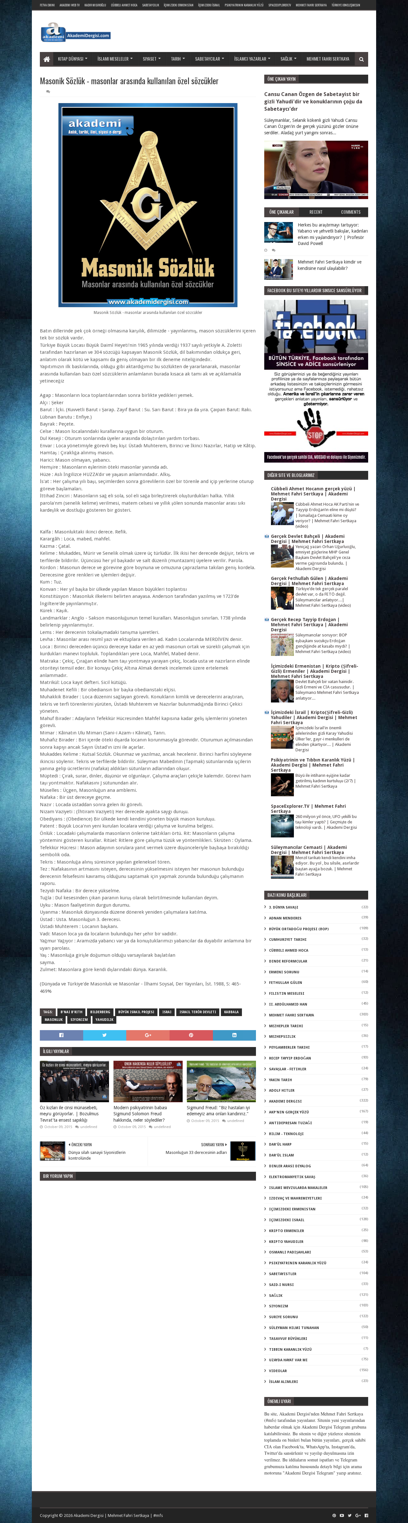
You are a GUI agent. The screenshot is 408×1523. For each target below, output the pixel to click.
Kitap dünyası (70, 58)
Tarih (176, 58)
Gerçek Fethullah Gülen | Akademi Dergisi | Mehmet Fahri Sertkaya (309, 581)
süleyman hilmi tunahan (294, 1328)
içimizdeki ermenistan (292, 1209)
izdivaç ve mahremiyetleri (295, 1198)
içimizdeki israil (286, 1220)
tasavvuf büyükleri (288, 1339)
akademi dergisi (285, 1101)
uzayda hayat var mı (288, 1360)
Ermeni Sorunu (284, 972)
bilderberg (100, 1012)
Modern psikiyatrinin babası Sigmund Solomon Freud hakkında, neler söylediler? (140, 1114)
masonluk (53, 1020)
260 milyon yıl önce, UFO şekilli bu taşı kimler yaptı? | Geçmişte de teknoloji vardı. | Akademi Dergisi (326, 822)
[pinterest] (334, 1515)
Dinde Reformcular (288, 961)
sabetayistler (282, 1274)
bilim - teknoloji (286, 1134)
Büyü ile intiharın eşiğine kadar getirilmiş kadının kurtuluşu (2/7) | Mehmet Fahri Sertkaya (325, 781)
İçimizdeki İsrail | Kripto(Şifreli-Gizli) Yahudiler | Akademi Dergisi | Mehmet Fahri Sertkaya (314, 717)
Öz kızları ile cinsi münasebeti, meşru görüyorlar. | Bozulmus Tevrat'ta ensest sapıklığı (69, 1114)
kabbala (231, 1012)
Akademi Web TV (70, 5)
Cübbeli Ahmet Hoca (124, 5)
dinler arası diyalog (290, 1166)
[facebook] (365, 1515)
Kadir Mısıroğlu (95, 5)
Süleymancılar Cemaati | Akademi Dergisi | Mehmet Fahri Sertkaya (309, 850)
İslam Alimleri (283, 1382)
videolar (278, 1371)
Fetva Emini (47, 5)
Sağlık (286, 58)
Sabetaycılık (150, 5)
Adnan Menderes (285, 918)
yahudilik (104, 1020)
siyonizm (79, 1020)
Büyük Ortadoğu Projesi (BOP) (299, 929)
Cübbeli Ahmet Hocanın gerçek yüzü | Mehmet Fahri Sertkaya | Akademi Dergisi (313, 493)
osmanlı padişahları (290, 1252)
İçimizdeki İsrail (209, 5)
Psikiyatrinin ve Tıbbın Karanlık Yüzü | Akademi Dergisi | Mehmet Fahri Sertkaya (313, 765)
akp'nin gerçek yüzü (289, 1112)
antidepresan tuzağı (290, 1123)
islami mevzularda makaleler (298, 1188)
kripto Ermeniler (286, 1231)
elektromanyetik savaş (292, 1177)
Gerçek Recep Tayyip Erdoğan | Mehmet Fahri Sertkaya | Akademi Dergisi (309, 624)
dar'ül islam (281, 1155)
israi (166, 1012)
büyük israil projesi (136, 1012)
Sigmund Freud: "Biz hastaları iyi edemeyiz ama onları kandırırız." (218, 1111)
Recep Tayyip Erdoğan (290, 1058)
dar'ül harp (280, 1144)
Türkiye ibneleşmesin (346, 5)
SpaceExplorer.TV (279, 5)
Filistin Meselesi (286, 994)
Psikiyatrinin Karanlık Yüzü (244, 5)
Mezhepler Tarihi (286, 1026)
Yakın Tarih (280, 1080)
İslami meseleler (113, 58)
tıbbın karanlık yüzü (290, 1350)
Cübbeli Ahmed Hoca (288, 950)
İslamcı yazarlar (250, 58)
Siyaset (150, 58)
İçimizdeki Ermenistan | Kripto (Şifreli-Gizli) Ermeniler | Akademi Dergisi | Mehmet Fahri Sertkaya (314, 671)
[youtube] (342, 1515)
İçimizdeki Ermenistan (178, 5)
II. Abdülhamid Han (288, 1004)
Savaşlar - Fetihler (287, 1069)
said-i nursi (281, 1285)
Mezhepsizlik (282, 1037)
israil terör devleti (197, 1012)
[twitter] (349, 1515)
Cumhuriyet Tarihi (288, 940)
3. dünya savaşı (283, 907)
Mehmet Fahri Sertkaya (311, 5)
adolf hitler (282, 1090)
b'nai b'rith (71, 1012)
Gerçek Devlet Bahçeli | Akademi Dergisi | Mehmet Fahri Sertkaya (308, 539)
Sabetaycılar (207, 58)
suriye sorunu (283, 1317)
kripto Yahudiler (286, 1242)
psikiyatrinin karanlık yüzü (297, 1263)
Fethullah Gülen (285, 983)
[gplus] (358, 1515)
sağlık (275, 1296)
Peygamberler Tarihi (289, 1047)
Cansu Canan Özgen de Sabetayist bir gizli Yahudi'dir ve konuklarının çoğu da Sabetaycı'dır (313, 101)
